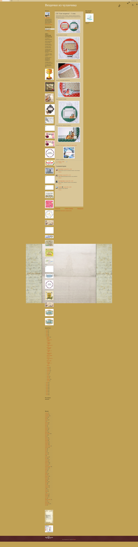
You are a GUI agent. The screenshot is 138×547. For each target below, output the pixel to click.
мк (45, 455)
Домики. (48, 338)
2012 (47, 391)
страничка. (47, 487)
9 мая (46, 418)
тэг (45, 492)
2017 (47, 384)
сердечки (46, 481)
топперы (46, 491)
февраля (48, 379)
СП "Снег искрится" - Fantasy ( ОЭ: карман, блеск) (68, 145)
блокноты (46, 422)
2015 (47, 387)
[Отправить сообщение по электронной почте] (66, 161)
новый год (46, 462)
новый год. (47, 463)
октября (48, 368)
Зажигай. (48, 365)
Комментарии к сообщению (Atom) (66, 210)
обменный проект (48, 466)
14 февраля (47, 415)
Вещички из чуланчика (61, 5)
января (48, 380)
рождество (47, 476)
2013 (47, 390)
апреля (48, 376)
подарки (46, 473)
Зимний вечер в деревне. (49, 353)
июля (48, 373)
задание (46, 437)
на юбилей (46, 459)
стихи (46, 484)
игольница (46, 439)
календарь (46, 441)
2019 (47, 335)
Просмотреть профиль (48, 24)
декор (46, 430)
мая (47, 374)
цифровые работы (48, 499)
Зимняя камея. (49, 360)
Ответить (59, 177)
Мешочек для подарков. (49, 348)
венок (46, 425)
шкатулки (46, 502)
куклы (46, 448)
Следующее (57, 208)
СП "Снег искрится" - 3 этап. (49, 363)
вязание (46, 429)
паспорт (46, 469)
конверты (46, 443)
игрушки (46, 440)
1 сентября (47, 414)
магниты (46, 454)
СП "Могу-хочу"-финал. (49, 340)
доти (46, 436)
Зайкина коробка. (49, 355)
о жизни (46, 465)
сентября (48, 370)
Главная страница (69, 208)
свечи (46, 480)
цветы (46, 498)
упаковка (46, 495)
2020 (47, 334)
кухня (46, 450)
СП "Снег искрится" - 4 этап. (49, 351)
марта (48, 377)
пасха (46, 470)
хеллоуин (46, 496)
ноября (48, 367)
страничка (46, 485)
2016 (47, 385)
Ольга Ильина (60, 169)
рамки (46, 474)
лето (46, 451)
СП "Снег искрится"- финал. (49, 343)
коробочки (46, 447)
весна (46, 426)
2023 (47, 329)
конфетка (46, 444)
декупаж (46, 432)
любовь (46, 452)
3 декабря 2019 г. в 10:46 (68, 169)
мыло (46, 458)
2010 (47, 394)
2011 (47, 393)
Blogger (74, 539)
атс (45, 421)
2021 (47, 332)
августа (48, 371)
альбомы (60, 162)
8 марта (46, 417)
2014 (47, 388)
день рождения (47, 433)
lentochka (47, 17)
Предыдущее (80, 208)
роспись (46, 477)
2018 (47, 382)
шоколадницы (47, 503)
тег (45, 488)
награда (46, 461)
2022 (47, 331)
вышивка (46, 428)
